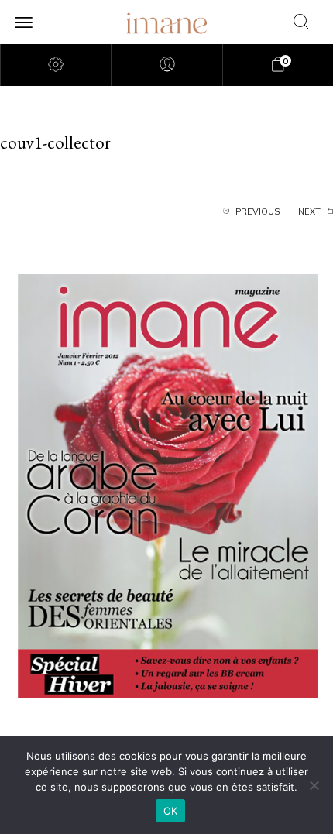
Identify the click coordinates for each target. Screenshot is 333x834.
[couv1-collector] (166, 484)
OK (170, 811)
